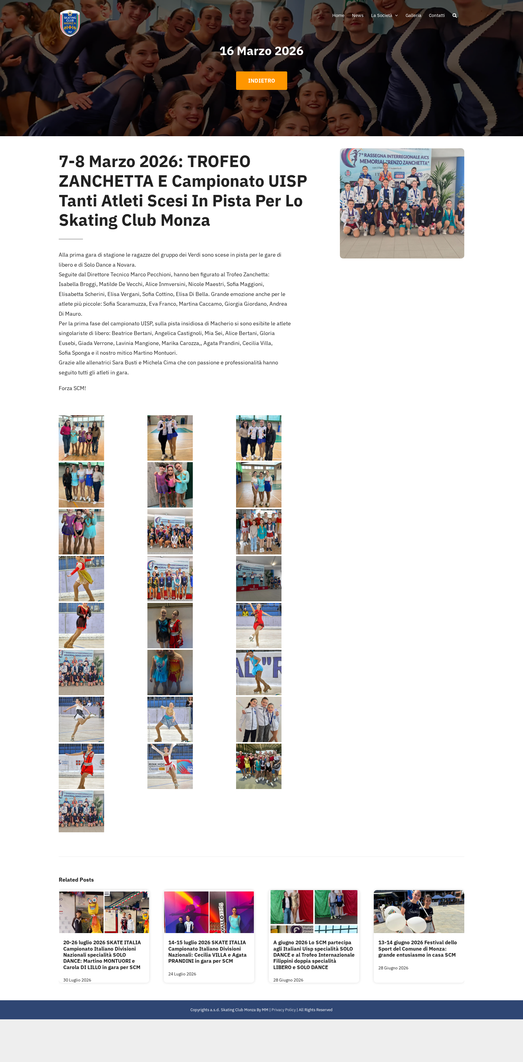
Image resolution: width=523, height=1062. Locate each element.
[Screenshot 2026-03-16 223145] (279, 719)
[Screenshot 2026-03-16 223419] (279, 578)
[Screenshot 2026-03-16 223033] (191, 766)
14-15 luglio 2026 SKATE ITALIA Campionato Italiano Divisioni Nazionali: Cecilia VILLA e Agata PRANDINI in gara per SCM (207, 951)
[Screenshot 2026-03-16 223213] (191, 719)
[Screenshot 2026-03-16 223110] (102, 766)
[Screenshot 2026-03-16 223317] (102, 672)
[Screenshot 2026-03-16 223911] (191, 438)
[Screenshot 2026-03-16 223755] (191, 485)
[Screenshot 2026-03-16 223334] (279, 625)
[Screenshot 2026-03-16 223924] (102, 438)
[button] (454, 15)
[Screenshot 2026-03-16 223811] (102, 485)
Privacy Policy (283, 1009)
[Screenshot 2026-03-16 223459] (102, 578)
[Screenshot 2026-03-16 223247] (279, 672)
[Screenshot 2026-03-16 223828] (279, 438)
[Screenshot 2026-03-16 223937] (279, 766)
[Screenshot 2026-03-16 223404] (102, 625)
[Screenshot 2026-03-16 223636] (102, 531)
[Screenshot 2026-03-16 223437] (191, 578)
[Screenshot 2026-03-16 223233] (102, 719)
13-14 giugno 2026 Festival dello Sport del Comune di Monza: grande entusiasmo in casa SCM (417, 948)
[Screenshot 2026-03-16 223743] (279, 485)
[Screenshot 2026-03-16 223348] (191, 625)
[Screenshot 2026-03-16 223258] (191, 672)
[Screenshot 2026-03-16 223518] (279, 531)
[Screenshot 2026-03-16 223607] (191, 531)
